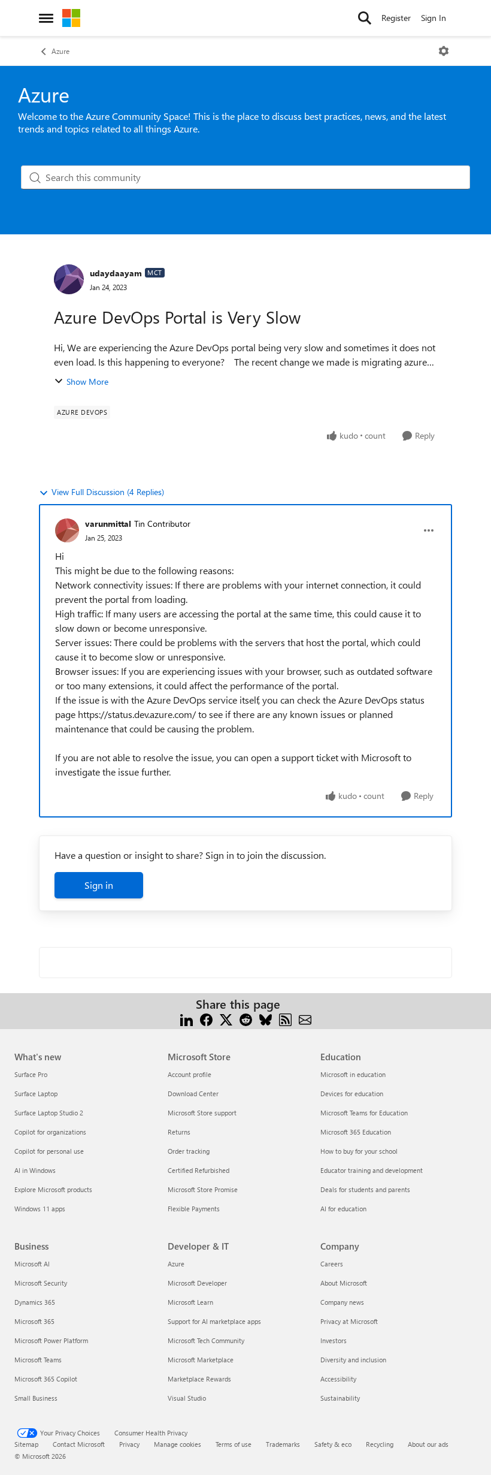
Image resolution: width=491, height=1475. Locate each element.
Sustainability (340, 1397)
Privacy (129, 1444)
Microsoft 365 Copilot (45, 1378)
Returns (179, 1131)
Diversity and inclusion (353, 1359)
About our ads (428, 1444)
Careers (331, 1263)
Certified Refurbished (198, 1170)
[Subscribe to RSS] (285, 1018)
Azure (60, 51)
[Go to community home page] (71, 18)
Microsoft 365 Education (355, 1131)
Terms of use (233, 1444)
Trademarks (283, 1444)
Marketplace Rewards (199, 1378)
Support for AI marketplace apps (214, 1321)
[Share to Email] (305, 1018)
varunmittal (108, 523)
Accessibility (338, 1378)
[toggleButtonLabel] (443, 51)
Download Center (193, 1093)
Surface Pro (30, 1074)
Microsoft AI (32, 1263)
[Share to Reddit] (246, 1018)
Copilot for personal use (49, 1151)
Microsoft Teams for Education (364, 1112)
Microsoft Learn (190, 1302)
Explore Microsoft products (53, 1189)
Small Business (35, 1397)
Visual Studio (187, 1397)
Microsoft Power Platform (51, 1340)
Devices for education (351, 1093)
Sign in (98, 885)
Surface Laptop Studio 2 (48, 1112)
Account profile (189, 1074)
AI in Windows (35, 1170)
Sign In (433, 17)
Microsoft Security (40, 1282)
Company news (342, 1302)
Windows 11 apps (39, 1208)
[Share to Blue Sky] (265, 1018)
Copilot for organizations (50, 1131)
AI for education (343, 1208)
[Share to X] (226, 1018)
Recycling (379, 1444)
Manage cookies (177, 1444)
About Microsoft (343, 1282)
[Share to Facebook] (206, 1018)
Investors (333, 1340)
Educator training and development (371, 1170)
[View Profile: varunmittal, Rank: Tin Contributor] (67, 530)
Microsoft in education (353, 1074)
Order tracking (189, 1151)
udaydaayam (116, 273)
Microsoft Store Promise (203, 1189)
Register (396, 17)
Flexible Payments (194, 1208)
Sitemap (26, 1444)
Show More (87, 381)
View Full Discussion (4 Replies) (107, 491)
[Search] (364, 18)
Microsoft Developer (197, 1282)
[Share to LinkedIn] (186, 1018)
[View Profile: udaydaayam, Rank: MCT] (69, 279)
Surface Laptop (35, 1093)
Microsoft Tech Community (206, 1340)
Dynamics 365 (34, 1302)
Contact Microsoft (79, 1444)
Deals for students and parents (365, 1189)
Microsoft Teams (38, 1359)
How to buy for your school (359, 1151)
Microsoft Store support (202, 1112)
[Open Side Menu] (46, 18)
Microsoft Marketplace (201, 1359)
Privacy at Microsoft (349, 1321)
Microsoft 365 (34, 1321)
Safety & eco (332, 1444)
